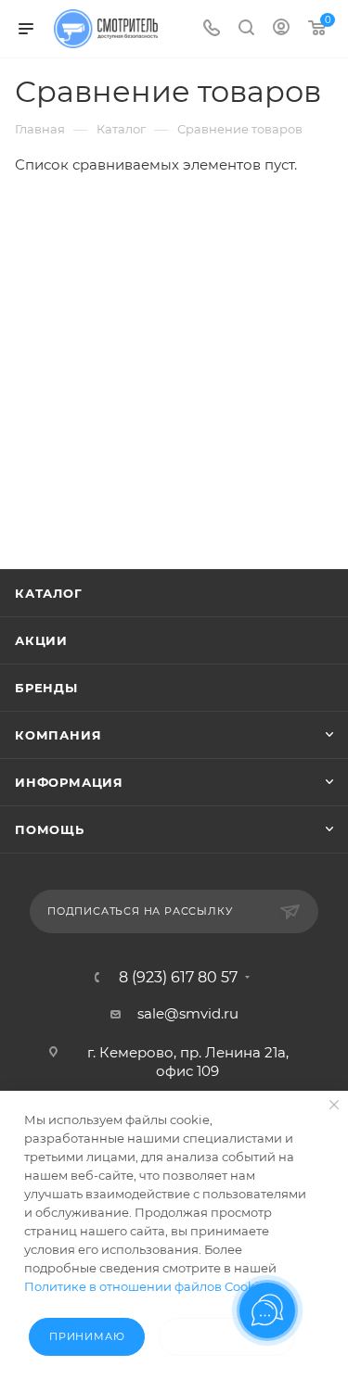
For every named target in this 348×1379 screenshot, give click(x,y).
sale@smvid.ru (187, 1013)
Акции (41, 640)
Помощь (49, 829)
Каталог (49, 593)
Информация (69, 782)
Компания (58, 734)
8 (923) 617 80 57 (178, 977)
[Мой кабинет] (281, 29)
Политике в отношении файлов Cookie (145, 1286)
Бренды (46, 687)
